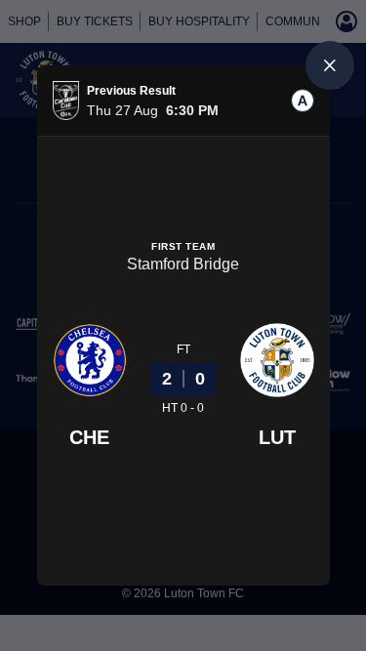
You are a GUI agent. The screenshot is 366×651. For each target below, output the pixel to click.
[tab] (302, 100)
